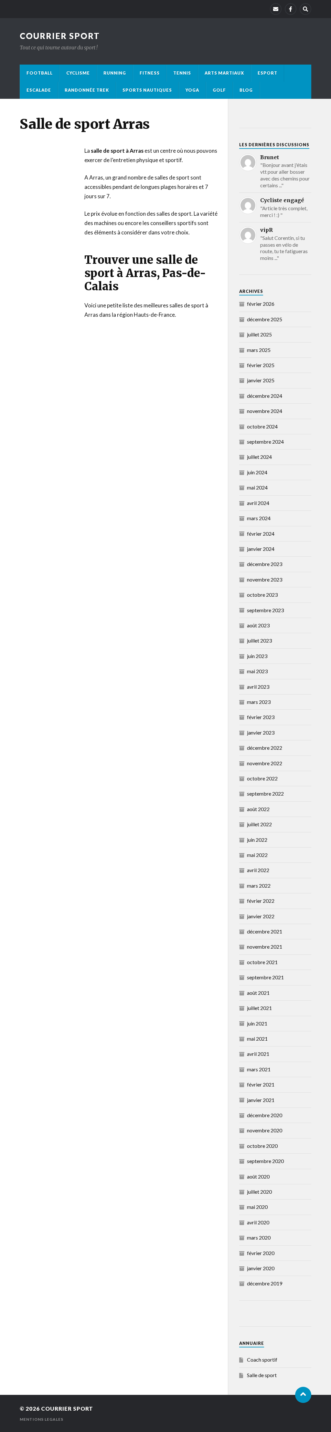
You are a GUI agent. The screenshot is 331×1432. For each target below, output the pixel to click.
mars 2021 (259, 1069)
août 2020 (258, 1176)
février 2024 (260, 534)
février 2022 (260, 901)
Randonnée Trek (87, 90)
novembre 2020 (264, 1130)
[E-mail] (276, 9)
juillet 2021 (259, 1008)
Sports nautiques (147, 90)
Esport (267, 73)
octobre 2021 (262, 962)
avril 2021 (258, 1054)
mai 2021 (257, 1038)
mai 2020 (257, 1207)
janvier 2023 (260, 732)
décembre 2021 (264, 931)
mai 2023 (257, 671)
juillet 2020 (259, 1192)
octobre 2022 (262, 778)
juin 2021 (257, 1023)
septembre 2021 (265, 977)
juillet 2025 (259, 334)
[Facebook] (290, 9)
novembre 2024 (264, 411)
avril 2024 (258, 503)
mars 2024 (259, 518)
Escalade (39, 90)
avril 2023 (258, 687)
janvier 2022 (260, 916)
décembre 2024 (264, 396)
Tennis (182, 73)
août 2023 (258, 625)
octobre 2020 (262, 1146)
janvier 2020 (260, 1268)
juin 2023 (257, 656)
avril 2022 (258, 870)
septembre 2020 (265, 1161)
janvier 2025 (260, 380)
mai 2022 (257, 855)
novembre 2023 (264, 579)
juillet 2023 (259, 640)
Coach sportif (262, 1359)
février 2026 (260, 304)
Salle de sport (262, 1375)
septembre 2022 (265, 793)
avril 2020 (258, 1222)
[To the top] (303, 1395)
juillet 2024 (259, 457)
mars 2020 (259, 1237)
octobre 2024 (262, 426)
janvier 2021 (260, 1100)
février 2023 (260, 717)
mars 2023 (259, 702)
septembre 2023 (265, 610)
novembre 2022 (264, 763)
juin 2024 (257, 472)
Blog (246, 90)
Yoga (192, 90)
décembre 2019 (264, 1283)
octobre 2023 (262, 595)
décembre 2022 (264, 748)
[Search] (305, 9)
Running (114, 73)
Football (40, 73)
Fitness (150, 73)
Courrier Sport (60, 36)
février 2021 (260, 1084)
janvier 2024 (260, 549)
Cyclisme (78, 73)
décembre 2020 (264, 1115)
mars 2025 (259, 350)
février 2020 (260, 1253)
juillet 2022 (259, 824)
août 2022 (258, 809)
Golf (219, 90)
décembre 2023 (264, 564)
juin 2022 (257, 840)
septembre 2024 (265, 441)
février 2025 (260, 365)
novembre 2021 (264, 946)
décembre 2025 (264, 319)
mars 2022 (259, 885)
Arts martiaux (224, 73)
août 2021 (258, 993)
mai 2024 (257, 487)
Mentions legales (41, 1419)
